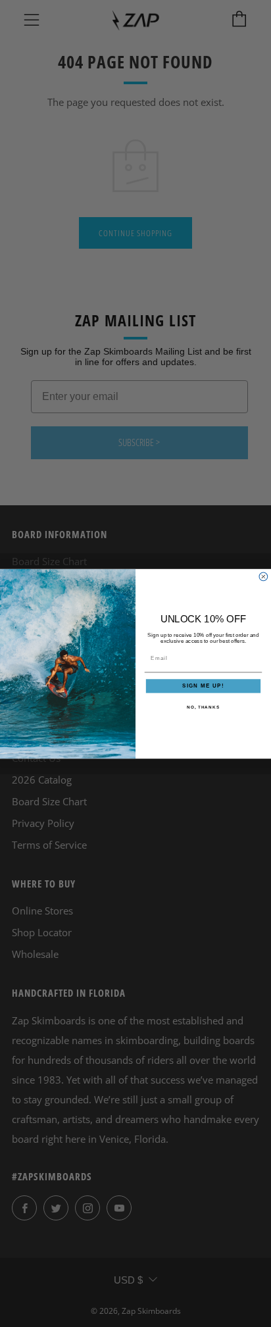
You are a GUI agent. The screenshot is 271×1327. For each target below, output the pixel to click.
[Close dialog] (263, 576)
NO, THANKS (203, 706)
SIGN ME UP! (203, 686)
